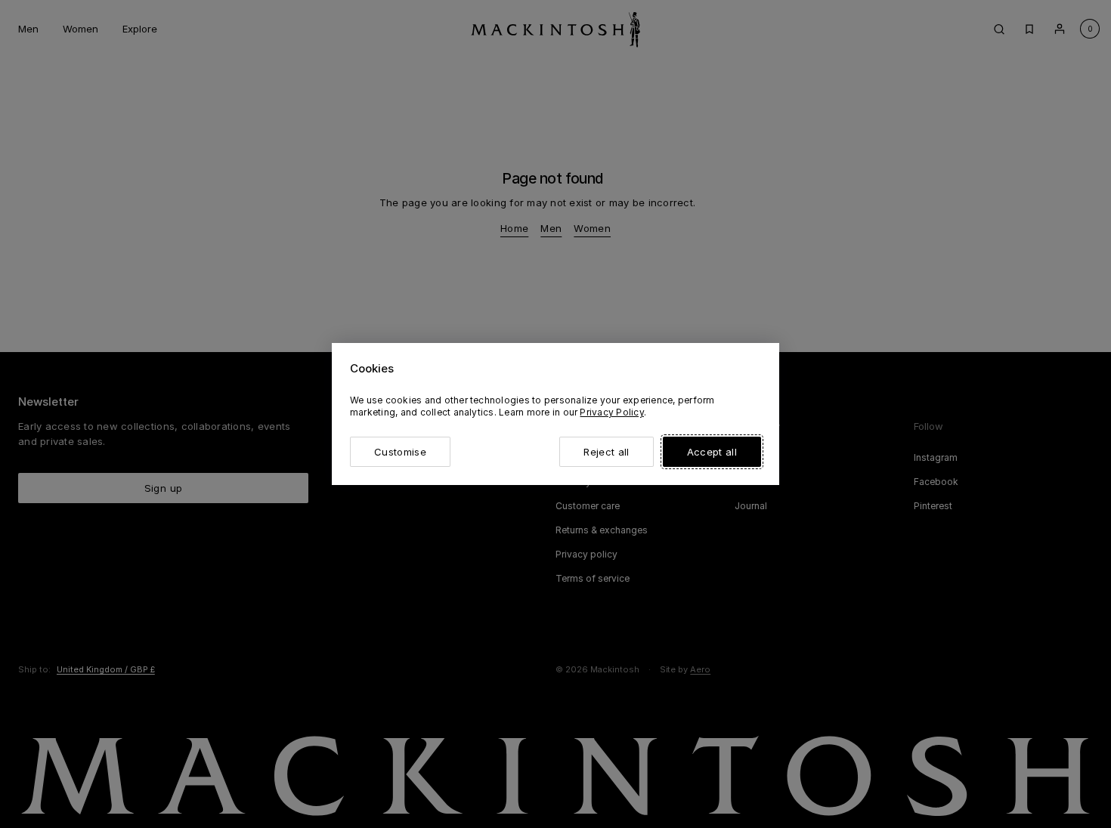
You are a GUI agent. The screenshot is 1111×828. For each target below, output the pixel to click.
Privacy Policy (611, 412)
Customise (400, 452)
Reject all (606, 452)
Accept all (712, 452)
